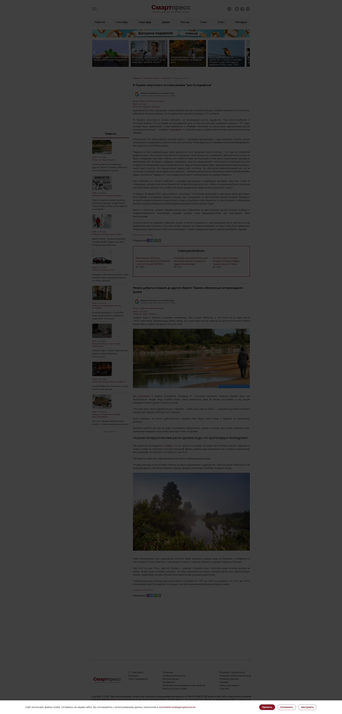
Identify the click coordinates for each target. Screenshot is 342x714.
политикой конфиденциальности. (177, 707)
